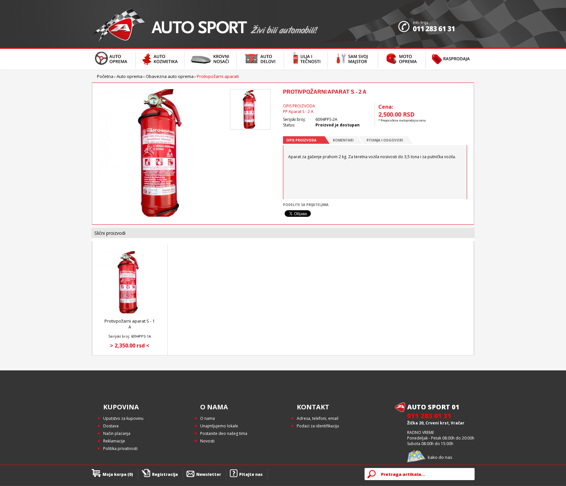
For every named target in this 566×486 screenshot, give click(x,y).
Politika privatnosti (120, 448)
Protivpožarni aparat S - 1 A (129, 324)
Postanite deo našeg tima (223, 433)
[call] (436, 24)
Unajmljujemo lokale (219, 426)
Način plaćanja (116, 433)
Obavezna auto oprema (170, 76)
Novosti (207, 441)
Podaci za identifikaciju (318, 426)
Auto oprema (129, 76)
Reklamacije (114, 441)
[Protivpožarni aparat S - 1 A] (130, 312)
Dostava (111, 426)
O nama (207, 418)
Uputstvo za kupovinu (123, 418)
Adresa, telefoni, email (317, 418)
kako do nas (440, 457)
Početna (105, 76)
